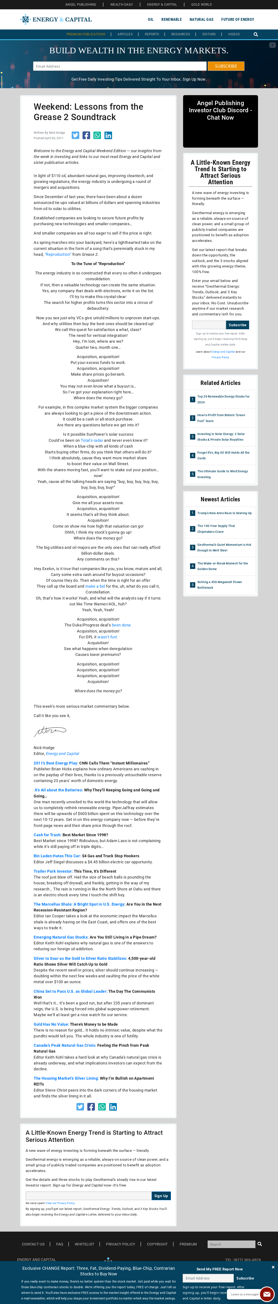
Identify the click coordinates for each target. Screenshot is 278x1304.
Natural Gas (201, 19)
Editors (209, 34)
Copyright (157, 1244)
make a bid (95, 586)
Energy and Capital (62, 753)
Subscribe (237, 325)
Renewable (171, 19)
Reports (152, 34)
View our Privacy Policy (60, 1203)
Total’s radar (92, 440)
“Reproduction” (58, 254)
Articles (124, 34)
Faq (59, 1244)
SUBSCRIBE (226, 66)
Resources (180, 34)
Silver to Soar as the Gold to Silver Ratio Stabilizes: (80, 958)
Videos (234, 34)
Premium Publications (85, 34)
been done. (122, 625)
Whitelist (84, 1244)
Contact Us (33, 1244)
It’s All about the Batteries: (59, 790)
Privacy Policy (220, 357)
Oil (151, 19)
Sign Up (161, 1195)
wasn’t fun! (107, 637)
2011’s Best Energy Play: (56, 763)
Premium (188, 1244)
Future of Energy (237, 19)
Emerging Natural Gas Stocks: (61, 937)
